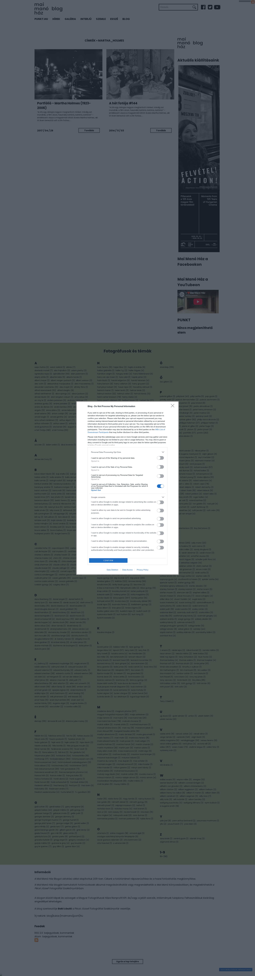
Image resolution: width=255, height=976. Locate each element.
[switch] (160, 458)
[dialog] (127, 488)
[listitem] (127, 452)
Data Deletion (112, 570)
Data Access (127, 570)
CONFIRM (108, 561)
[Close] (173, 406)
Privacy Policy (142, 570)
